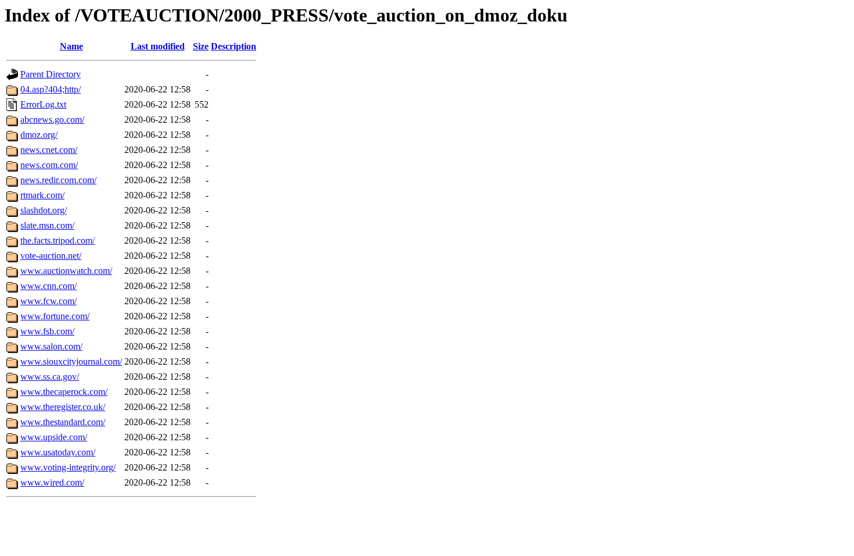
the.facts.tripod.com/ (57, 240)
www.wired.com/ (52, 482)
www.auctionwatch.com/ (66, 271)
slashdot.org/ (43, 210)
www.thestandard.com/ (62, 422)
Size (201, 46)
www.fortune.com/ (54, 316)
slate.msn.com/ (47, 225)
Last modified (158, 46)
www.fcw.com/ (48, 301)
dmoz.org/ (39, 135)
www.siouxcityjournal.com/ (71, 361)
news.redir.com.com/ (58, 180)
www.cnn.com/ (48, 286)
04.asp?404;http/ (50, 89)
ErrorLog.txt (43, 104)
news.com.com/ (49, 165)
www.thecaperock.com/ (63, 392)
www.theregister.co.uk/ (62, 407)
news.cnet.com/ (48, 150)
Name (71, 46)
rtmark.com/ (42, 195)
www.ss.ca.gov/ (49, 377)
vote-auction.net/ (50, 256)
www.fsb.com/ (47, 331)
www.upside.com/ (53, 437)
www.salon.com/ (51, 346)
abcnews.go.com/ (52, 119)
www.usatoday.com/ (57, 452)
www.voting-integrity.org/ (68, 467)
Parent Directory (50, 74)
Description (233, 46)
